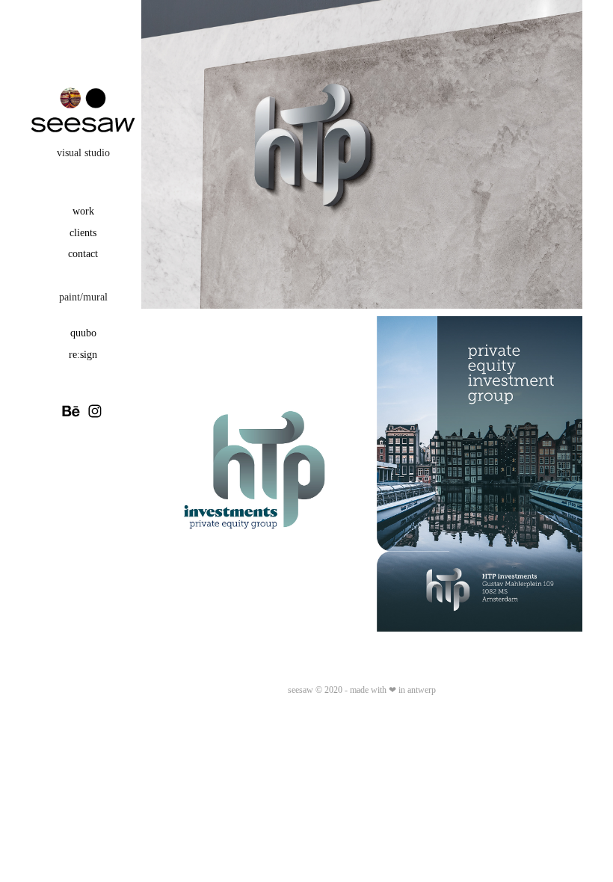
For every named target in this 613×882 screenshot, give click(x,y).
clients (83, 232)
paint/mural (83, 297)
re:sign (83, 354)
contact (83, 253)
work (83, 211)
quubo (83, 333)
